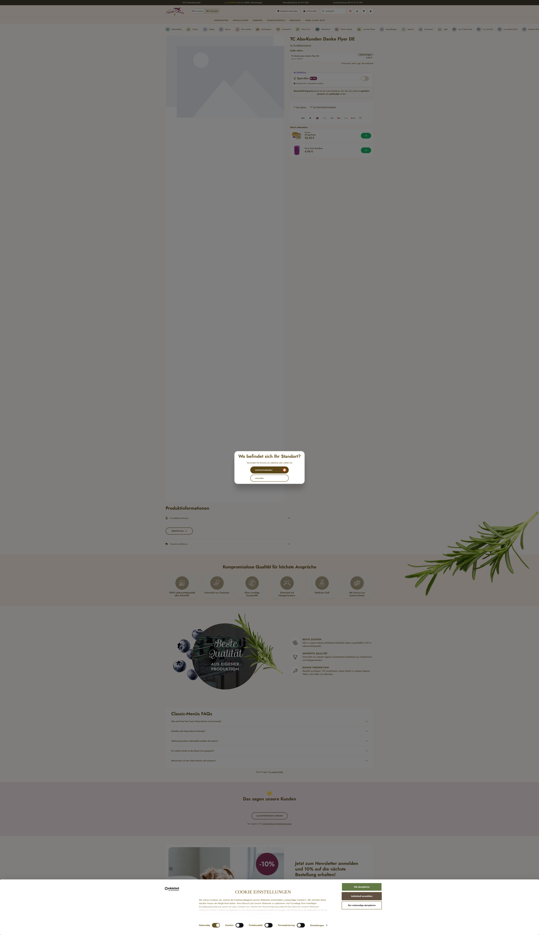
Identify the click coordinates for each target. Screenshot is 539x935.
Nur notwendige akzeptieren (362, 905)
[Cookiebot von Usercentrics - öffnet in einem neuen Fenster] (172, 889)
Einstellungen (317, 925)
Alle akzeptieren (362, 887)
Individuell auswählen (361, 896)
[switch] (240, 925)
